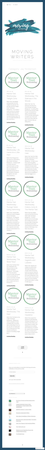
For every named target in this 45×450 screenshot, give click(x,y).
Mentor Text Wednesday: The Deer (13, 311)
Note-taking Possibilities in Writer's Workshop (26, 416)
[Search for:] (20, 4)
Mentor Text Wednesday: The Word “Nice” (13, 259)
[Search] (13, 5)
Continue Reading (11, 122)
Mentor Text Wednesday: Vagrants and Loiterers (30, 259)
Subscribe (12, 375)
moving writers (22, 54)
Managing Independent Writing (22, 412)
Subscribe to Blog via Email (14, 363)
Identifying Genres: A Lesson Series (23, 409)
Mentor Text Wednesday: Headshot (30, 312)
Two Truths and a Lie (20, 426)
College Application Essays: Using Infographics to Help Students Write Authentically (24, 406)
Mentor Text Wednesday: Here (30, 150)
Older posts (22, 347)
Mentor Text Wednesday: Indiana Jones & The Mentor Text (31, 205)
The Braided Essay (20, 434)
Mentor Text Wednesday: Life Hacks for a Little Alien (13, 151)
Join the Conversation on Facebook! (16, 383)
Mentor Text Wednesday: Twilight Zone (12, 96)
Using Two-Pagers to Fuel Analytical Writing (25, 423)
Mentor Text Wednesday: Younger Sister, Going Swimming (13, 205)
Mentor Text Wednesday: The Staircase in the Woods (31, 97)
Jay (12, 91)
